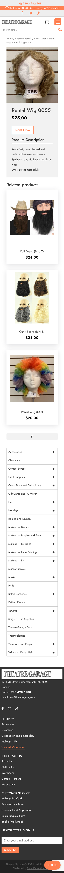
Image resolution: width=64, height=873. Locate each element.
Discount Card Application (17, 810)
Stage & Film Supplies (21, 619)
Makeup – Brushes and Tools (31, 535)
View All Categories (13, 747)
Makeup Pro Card (12, 798)
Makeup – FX (31, 560)
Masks (31, 577)
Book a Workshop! (12, 822)
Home (9, 38)
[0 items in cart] (32, 436)
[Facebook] (22, 13)
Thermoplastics (16, 636)
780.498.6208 (32, 3)
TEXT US (52, 865)
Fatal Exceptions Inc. (39, 868)
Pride (11, 586)
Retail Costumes (31, 593)
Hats (31, 502)
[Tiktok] (38, 13)
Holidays (31, 510)
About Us (7, 761)
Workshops (8, 773)
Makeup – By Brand (31, 543)
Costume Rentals (23, 38)
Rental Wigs (40, 38)
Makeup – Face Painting (31, 552)
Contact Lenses (31, 468)
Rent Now (22, 129)
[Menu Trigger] (57, 21)
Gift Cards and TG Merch (22, 494)
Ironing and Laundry (19, 519)
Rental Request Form (13, 816)
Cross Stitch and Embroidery (31, 485)
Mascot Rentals (16, 569)
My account (8, 784)
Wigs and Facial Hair (31, 652)
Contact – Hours (11, 779)
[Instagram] (30, 13)
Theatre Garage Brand (20, 627)
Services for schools (13, 804)
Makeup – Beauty (31, 527)
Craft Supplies (31, 477)
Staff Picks (7, 767)
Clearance (14, 460)
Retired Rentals (16, 602)
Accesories (8, 724)
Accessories (31, 451)
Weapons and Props (31, 644)
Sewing (31, 610)
